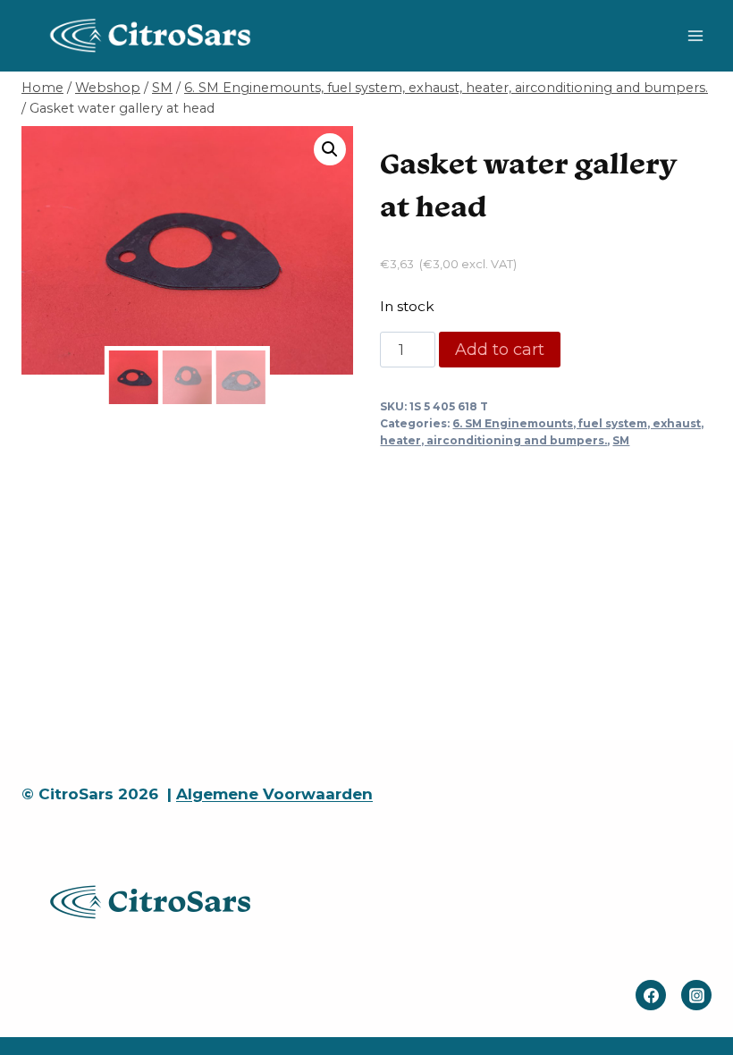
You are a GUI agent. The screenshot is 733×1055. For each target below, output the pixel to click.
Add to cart (499, 349)
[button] (330, 149)
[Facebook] (651, 995)
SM (620, 440)
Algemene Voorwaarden (274, 794)
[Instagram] (696, 995)
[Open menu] (695, 35)
